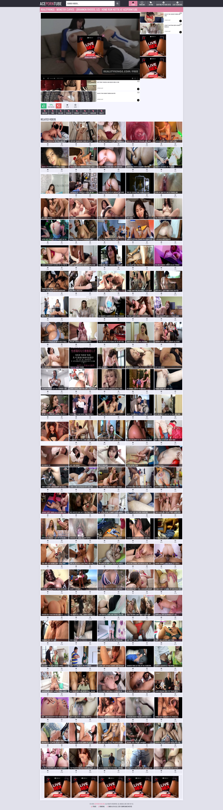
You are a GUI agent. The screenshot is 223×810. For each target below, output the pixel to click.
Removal (102, 806)
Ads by (63, 173)
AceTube (51, 3)
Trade (94, 806)
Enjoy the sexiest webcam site (106, 93)
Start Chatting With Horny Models (172, 26)
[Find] (117, 3)
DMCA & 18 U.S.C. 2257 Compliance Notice (120, 806)
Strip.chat (100, 88)
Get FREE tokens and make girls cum (108, 82)
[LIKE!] (44, 106)
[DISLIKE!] (58, 106)
